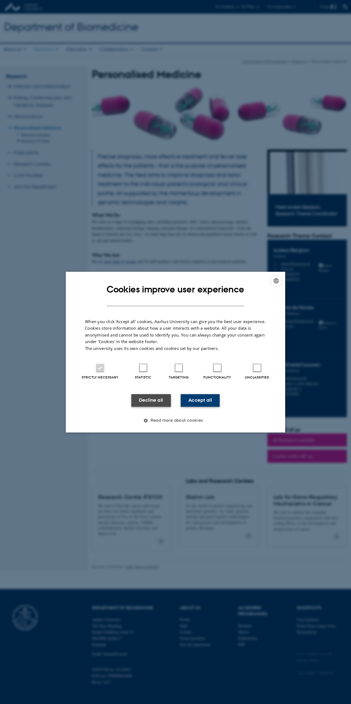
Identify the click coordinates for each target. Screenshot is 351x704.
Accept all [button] (200, 400)
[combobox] (276, 280)
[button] (175, 420)
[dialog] (175, 352)
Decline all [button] (151, 400)
